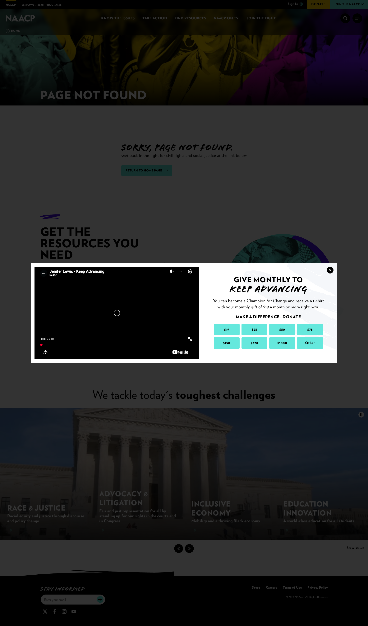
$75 (310, 329)
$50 (282, 329)
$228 (254, 343)
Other (310, 343)
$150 (226, 343)
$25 (254, 329)
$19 (226, 329)
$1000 (282, 343)
